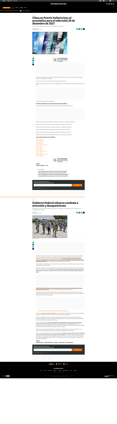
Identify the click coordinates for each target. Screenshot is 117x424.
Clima (47, 165)
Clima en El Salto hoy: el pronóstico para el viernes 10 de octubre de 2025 (52, 172)
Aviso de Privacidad (53, 376)
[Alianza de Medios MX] (107, 375)
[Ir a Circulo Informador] (9, 0)
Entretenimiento (65, 370)
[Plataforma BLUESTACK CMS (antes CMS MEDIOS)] (8, 375)
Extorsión (55, 342)
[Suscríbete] (111, 0)
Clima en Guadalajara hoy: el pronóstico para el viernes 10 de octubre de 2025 (53, 174)
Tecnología (59, 370)
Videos (22, 7)
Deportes (55, 370)
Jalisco (12, 7)
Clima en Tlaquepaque (40, 140)
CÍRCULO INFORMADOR (26, 10)
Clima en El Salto (39, 147)
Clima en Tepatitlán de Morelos (42, 154)
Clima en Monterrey (39, 148)
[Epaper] (105, 0)
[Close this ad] (116, 419)
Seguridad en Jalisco (69, 342)
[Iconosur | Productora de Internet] (4, 375)
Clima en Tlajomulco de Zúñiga (41, 144)
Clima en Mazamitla (39, 143)
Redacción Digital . (36, 28)
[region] (58, 422)
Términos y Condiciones (45, 352)
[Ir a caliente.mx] (100, 0)
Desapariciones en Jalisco (48, 342)
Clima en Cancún (39, 139)
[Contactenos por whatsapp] (113, 4)
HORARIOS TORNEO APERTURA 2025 (11, 10)
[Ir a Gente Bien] (15, 0)
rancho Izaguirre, (51, 293)
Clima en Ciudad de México (41, 151)
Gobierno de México (62, 342)
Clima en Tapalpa (39, 150)
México (17, 7)
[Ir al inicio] (13, 3)
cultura (71, 370)
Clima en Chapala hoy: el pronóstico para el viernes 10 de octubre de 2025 (52, 171)
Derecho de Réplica (58, 376)
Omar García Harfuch (39, 342)
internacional (50, 370)
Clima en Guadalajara (40, 155)
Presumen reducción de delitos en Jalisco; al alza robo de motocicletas (53, 310)
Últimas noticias (6, 7)
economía (75, 370)
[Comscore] (111, 375)
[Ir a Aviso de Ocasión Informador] (4, 0)
